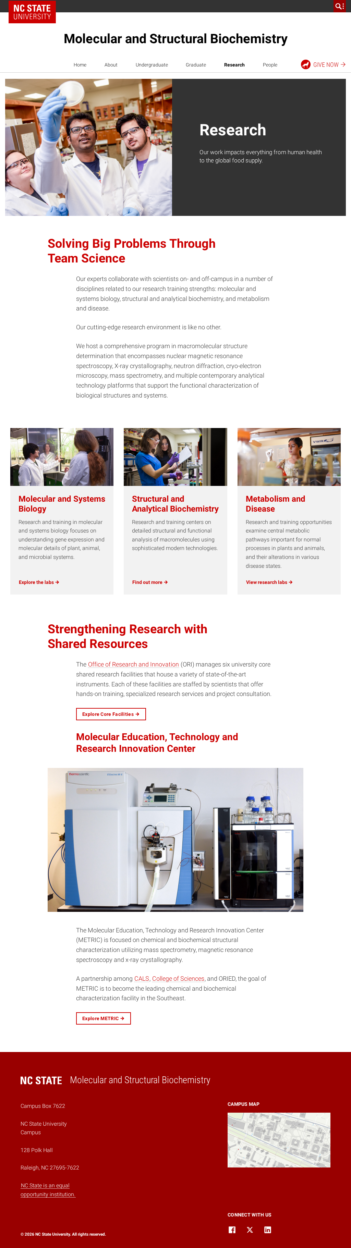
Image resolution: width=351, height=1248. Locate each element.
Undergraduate (152, 65)
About (111, 65)
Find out (148, 582)
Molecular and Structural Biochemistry (176, 38)
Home (80, 65)
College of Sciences (178, 978)
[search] (340, 6)
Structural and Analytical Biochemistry (175, 504)
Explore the (37, 582)
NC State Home (32, 12)
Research (234, 65)
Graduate (196, 65)
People (270, 65)
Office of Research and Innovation (133, 664)
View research (267, 582)
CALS (141, 978)
